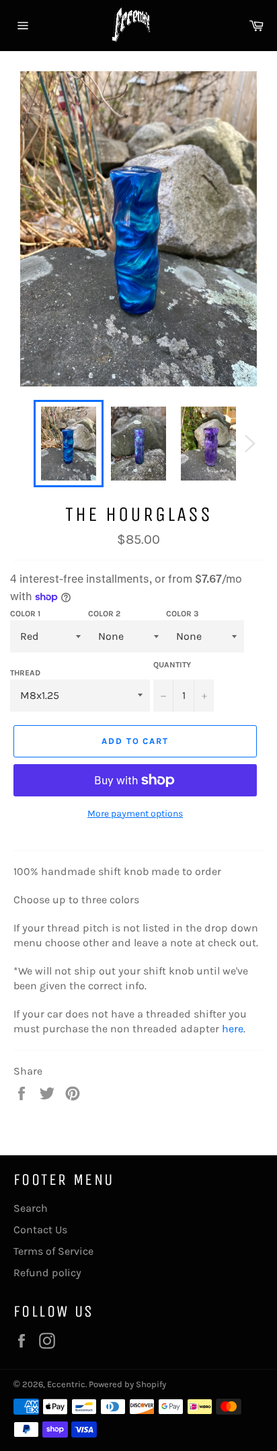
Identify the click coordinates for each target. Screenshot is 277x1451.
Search (30, 1208)
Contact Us (40, 1229)
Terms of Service (53, 1251)
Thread (25, 672)
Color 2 (104, 613)
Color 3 (182, 613)
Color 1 (25, 613)
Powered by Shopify (127, 1384)
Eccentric (66, 1384)
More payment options (135, 813)
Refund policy (47, 1272)
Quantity (172, 664)
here (232, 1028)
